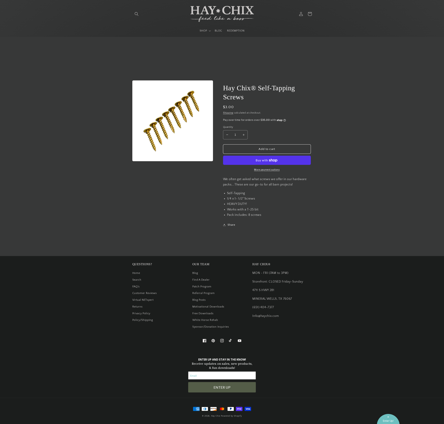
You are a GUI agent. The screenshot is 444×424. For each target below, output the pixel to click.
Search (136, 279)
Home (136, 273)
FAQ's (136, 286)
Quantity (228, 127)
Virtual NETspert (143, 299)
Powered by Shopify (231, 416)
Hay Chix (215, 416)
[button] (136, 14)
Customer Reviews (144, 293)
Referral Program (203, 293)
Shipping (228, 112)
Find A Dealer (201, 279)
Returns (137, 306)
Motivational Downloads (208, 306)
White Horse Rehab (205, 320)
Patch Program (201, 286)
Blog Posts (199, 299)
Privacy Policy (141, 313)
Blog (195, 273)
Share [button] (231, 224)
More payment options (267, 169)
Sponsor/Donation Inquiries (210, 326)
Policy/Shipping (142, 320)
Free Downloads (203, 313)
